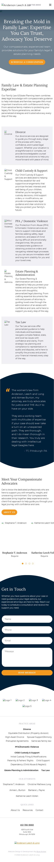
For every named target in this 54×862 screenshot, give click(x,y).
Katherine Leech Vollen (27, 796)
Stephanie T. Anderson (14, 784)
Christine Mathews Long (39, 784)
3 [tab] (29, 563)
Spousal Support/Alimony (39, 737)
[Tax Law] (27, 340)
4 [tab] (33, 563)
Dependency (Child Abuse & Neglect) (28, 764)
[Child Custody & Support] (27, 190)
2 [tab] (26, 563)
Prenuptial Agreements (17, 741)
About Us (9, 512)
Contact (39, 810)
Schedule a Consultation (27, 62)
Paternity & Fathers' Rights (20, 760)
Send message (27, 672)
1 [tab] (22, 563)
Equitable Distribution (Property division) (28, 733)
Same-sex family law (41, 741)
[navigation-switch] (50, 5)
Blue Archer (41, 851)
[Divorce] (27, 145)
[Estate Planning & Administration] (27, 291)
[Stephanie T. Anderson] (14, 541)
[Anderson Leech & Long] (11, 5)
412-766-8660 (34, 5)
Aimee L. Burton (17, 790)
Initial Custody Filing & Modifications (28, 756)
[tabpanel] (14, 541)
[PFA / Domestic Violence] (27, 241)
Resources (28, 810)
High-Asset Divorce (14, 737)
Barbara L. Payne (36, 790)
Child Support (43, 760)
